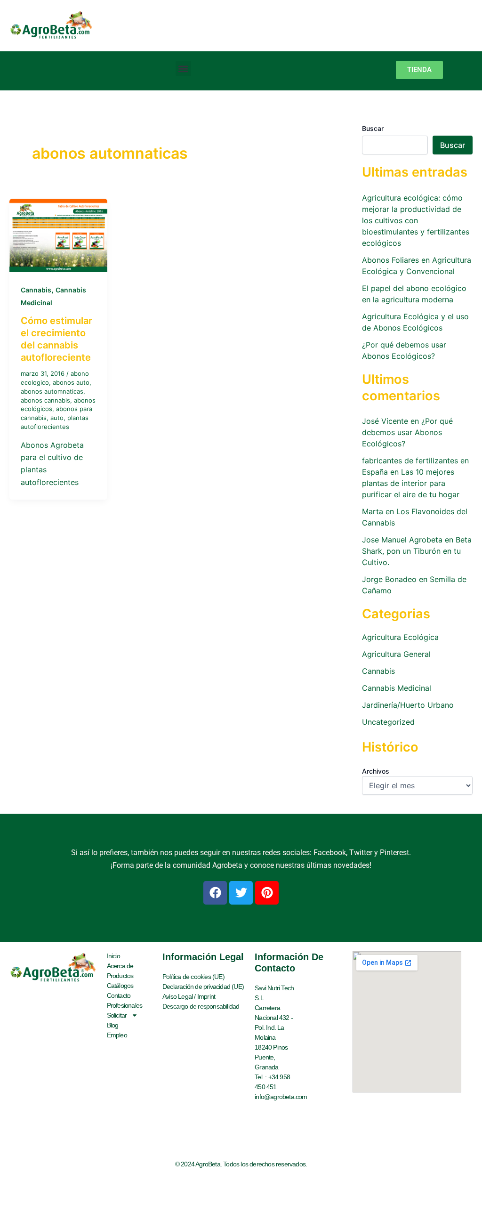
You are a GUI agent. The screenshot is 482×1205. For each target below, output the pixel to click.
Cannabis (36, 290)
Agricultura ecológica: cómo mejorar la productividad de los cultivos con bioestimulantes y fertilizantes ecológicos (415, 220)
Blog (113, 1025)
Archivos (375, 771)
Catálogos (120, 985)
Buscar (373, 128)
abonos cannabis (45, 400)
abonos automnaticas (52, 391)
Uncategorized (388, 722)
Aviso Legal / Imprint (188, 996)
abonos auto (71, 382)
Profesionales (125, 1005)
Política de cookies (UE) (193, 976)
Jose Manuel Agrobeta (402, 539)
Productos (120, 975)
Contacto (119, 995)
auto (57, 417)
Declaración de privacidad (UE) (203, 986)
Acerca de (120, 966)
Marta (372, 511)
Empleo (117, 1035)
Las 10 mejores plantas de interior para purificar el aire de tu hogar (410, 483)
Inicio (113, 956)
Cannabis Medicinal (396, 688)
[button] (183, 68)
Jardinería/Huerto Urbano (408, 705)
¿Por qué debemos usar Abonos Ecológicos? (407, 432)
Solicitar (117, 1015)
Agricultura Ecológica (400, 637)
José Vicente (385, 421)
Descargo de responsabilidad (200, 1006)
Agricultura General (396, 654)
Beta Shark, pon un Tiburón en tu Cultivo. (417, 551)
